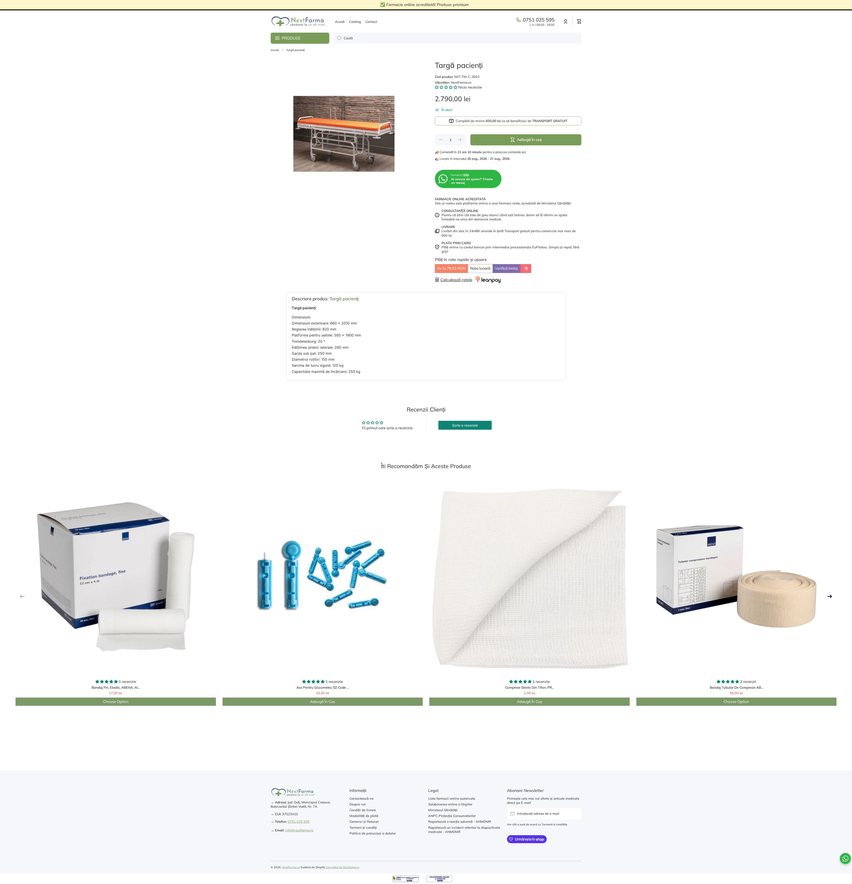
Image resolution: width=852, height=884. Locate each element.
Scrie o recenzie (465, 425)
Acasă (275, 50)
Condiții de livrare (362, 810)
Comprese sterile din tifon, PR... (529, 687)
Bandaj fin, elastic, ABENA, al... (116, 687)
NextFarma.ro (291, 867)
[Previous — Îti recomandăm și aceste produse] (22, 596)
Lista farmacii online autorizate (451, 798)
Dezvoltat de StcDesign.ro (342, 867)
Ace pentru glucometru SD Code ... (322, 687)
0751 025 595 (538, 20)
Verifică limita (506, 268)
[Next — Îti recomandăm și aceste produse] (829, 596)
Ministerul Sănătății (443, 810)
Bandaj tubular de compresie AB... (736, 687)
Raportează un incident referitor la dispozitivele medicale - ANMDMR (464, 829)
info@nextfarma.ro (299, 830)
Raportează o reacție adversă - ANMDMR (459, 821)
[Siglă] (298, 21)
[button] (579, 21)
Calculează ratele (456, 279)
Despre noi (357, 804)
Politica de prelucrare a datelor (372, 833)
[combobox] (457, 38)
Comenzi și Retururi (364, 821)
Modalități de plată (363, 816)
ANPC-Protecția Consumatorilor (452, 816)
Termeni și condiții (363, 827)
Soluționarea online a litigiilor (450, 804)
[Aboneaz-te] (575, 813)
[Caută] (337, 38)
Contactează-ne (361, 798)
